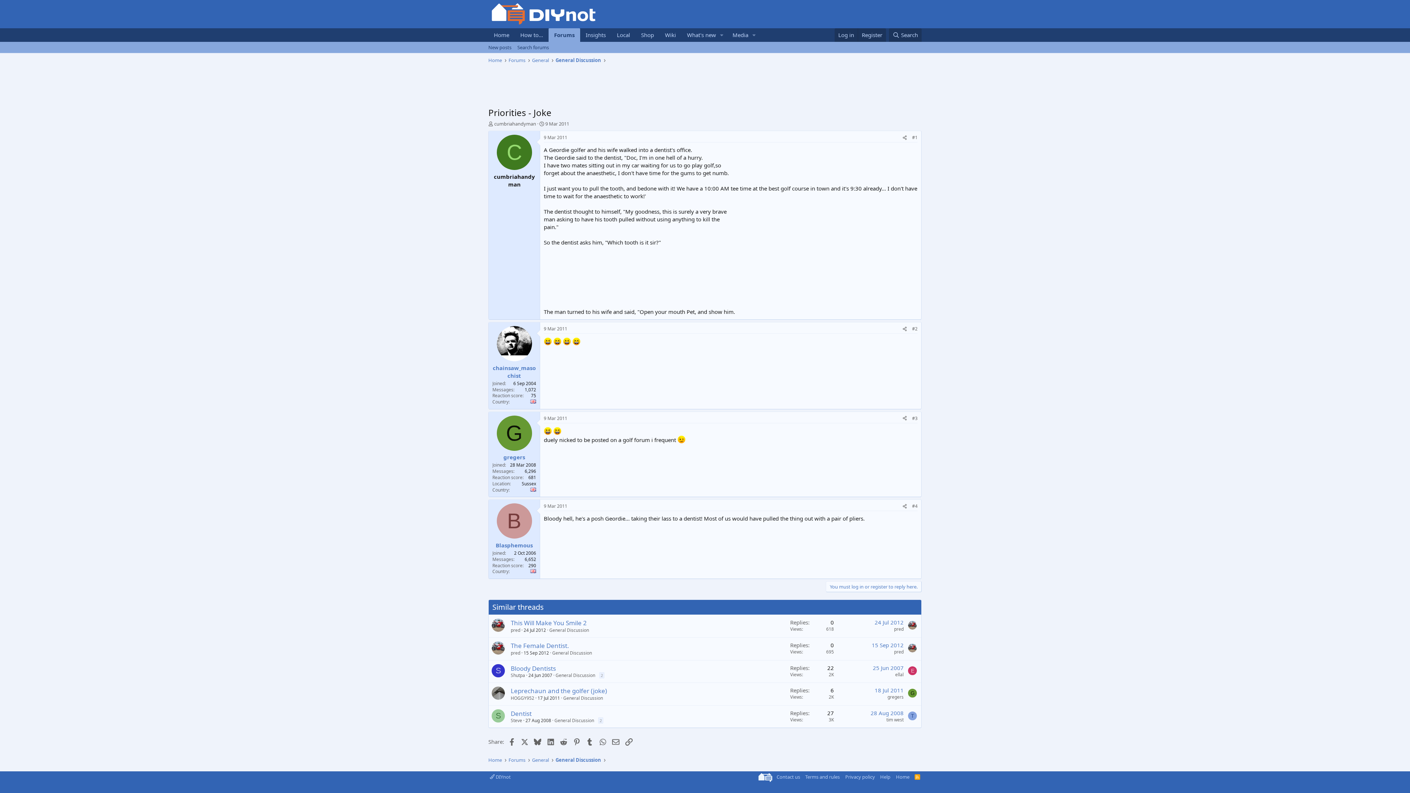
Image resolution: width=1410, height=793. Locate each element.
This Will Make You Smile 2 (549, 623)
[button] (722, 35)
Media (740, 35)
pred (515, 630)
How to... (531, 35)
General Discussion (569, 630)
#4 (915, 506)
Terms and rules (822, 777)
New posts (499, 47)
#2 (915, 329)
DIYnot (503, 777)
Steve (516, 720)
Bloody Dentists (533, 668)
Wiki (670, 35)
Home (501, 35)
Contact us (788, 777)
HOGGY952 (522, 698)
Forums (564, 35)
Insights (596, 35)
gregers (895, 697)
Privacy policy (860, 777)
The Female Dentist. (540, 645)
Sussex (529, 484)
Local (623, 35)
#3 (915, 418)
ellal (899, 674)
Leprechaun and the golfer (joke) (559, 691)
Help (885, 777)
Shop (647, 35)
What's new (701, 35)
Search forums (533, 47)
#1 (915, 137)
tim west (895, 720)
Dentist (521, 713)
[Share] (905, 138)
